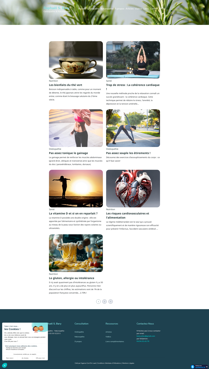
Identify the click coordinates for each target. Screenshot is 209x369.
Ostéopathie (55, 149)
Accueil (82, 8)
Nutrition (53, 80)
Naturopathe (106, 8)
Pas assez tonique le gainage (68, 153)
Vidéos (138, 8)
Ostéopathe (93, 8)
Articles (130, 8)
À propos (119, 8)
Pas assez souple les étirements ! (128, 153)
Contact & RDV (157, 8)
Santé (109, 80)
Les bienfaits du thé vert (65, 85)
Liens (146, 8)
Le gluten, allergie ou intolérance (71, 278)
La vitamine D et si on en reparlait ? (73, 213)
